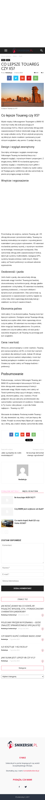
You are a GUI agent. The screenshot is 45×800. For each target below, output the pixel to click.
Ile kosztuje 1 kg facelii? (14, 646)
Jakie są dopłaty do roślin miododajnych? (11, 454)
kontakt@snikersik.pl (31, 771)
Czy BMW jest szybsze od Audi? (29, 509)
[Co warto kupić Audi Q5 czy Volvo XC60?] (7, 523)
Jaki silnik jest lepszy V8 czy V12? (18, 657)
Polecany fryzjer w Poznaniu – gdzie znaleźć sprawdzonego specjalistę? (21, 624)
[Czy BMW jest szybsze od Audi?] (7, 512)
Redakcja (9, 73)
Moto (3, 60)
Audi (8, 60)
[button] (41, 50)
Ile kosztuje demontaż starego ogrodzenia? (35, 454)
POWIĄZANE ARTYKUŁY (10, 491)
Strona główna (6, 56)
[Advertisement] (22, 23)
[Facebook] (19, 787)
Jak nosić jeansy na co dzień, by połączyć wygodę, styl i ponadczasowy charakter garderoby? (22, 608)
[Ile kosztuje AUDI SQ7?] (7, 500)
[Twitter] (25, 787)
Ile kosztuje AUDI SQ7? (24, 497)
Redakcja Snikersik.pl (9, 615)
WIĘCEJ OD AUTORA (30, 491)
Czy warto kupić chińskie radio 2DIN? (21, 636)
